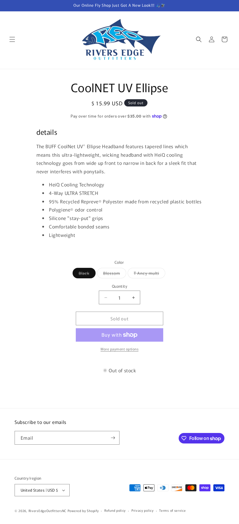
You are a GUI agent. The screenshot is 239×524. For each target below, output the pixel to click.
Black (87, 274)
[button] (12, 39)
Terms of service (172, 510)
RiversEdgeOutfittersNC (47, 510)
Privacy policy (142, 510)
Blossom (114, 274)
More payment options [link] (119, 348)
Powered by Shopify (83, 510)
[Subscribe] (112, 438)
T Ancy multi (149, 274)
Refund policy (115, 510)
